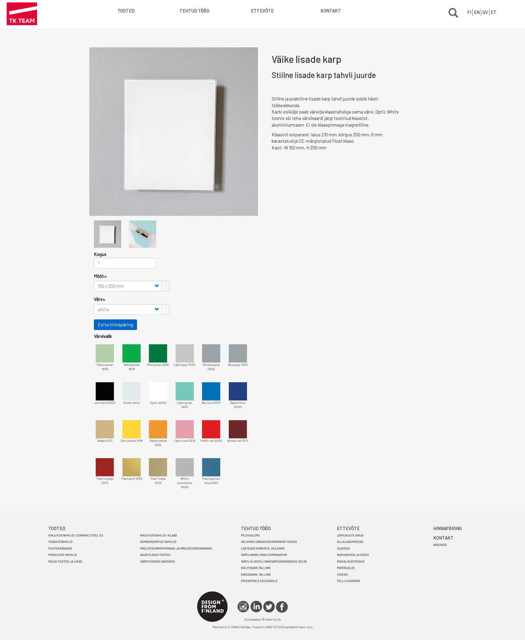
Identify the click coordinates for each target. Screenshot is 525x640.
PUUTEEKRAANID (60, 548)
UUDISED (343, 548)
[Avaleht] (22, 13)
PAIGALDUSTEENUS (351, 561)
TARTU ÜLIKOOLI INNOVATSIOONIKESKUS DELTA (274, 561)
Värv (98, 299)
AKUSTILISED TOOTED (155, 555)
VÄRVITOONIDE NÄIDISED (157, 561)
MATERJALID (346, 568)
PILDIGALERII (250, 535)
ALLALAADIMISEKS (350, 541)
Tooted (126, 10)
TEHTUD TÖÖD (194, 10)
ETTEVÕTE (262, 10)
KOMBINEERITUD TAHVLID (158, 541)
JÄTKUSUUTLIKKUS (350, 535)
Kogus (100, 254)
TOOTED (56, 528)
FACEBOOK (282, 607)
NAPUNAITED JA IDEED (353, 555)
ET (493, 12)
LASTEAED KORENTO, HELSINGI (263, 548)
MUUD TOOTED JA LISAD (65, 561)
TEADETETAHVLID (60, 541)
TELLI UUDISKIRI (348, 581)
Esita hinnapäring (115, 324)
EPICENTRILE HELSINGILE (259, 581)
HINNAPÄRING (447, 528)
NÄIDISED (440, 544)
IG (243, 607)
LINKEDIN (256, 607)
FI (469, 12)
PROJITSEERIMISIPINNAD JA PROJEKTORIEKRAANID (176, 548)
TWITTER (269, 607)
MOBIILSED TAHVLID (62, 555)
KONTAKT (331, 10)
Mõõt (99, 276)
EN (477, 12)
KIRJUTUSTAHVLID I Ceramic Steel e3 (75, 535)
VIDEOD (342, 574)
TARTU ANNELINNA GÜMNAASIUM (264, 555)
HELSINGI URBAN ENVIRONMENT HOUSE (269, 541)
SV (485, 12)
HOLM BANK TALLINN (255, 568)
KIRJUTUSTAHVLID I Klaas (158, 535)
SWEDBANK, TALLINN (256, 574)
